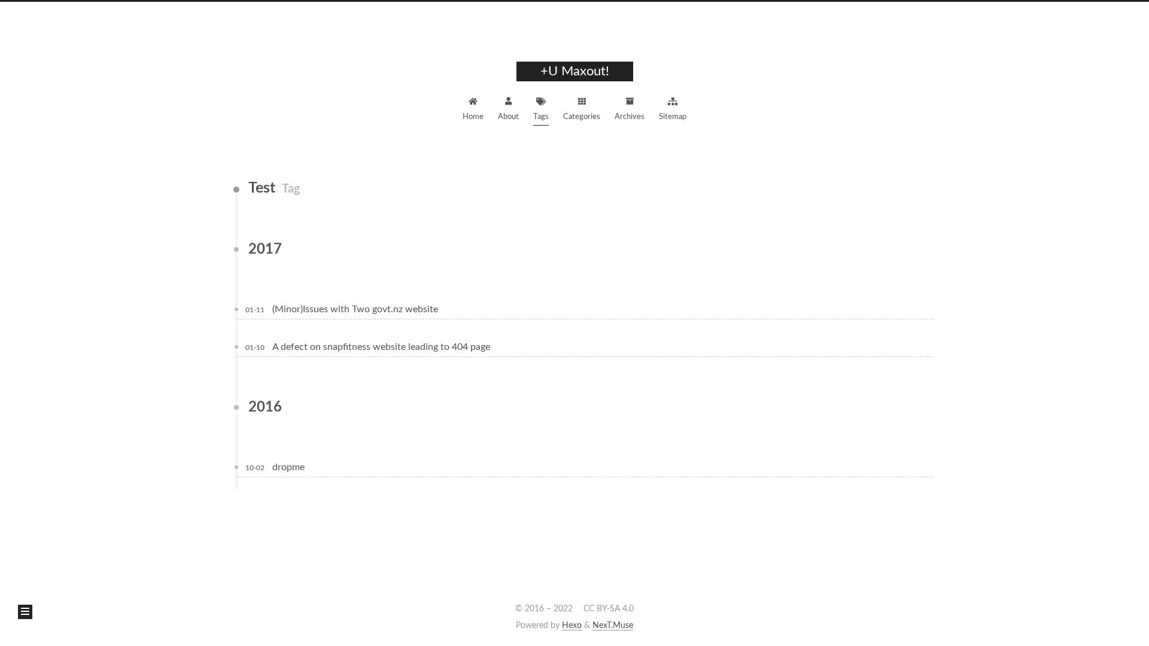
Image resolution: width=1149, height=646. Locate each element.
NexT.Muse (612, 625)
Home (473, 117)
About (508, 117)
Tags (541, 117)
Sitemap (672, 117)
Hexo (572, 625)
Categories (581, 117)
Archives (630, 117)
